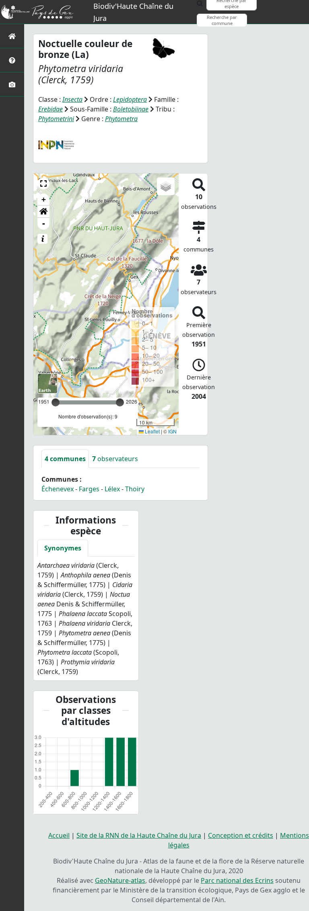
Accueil (59, 835)
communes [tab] (65, 458)
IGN (172, 431)
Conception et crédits (240, 835)
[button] (43, 183)
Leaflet (152, 431)
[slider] (120, 402)
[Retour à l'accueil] (12, 36)
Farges (89, 488)
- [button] (43, 223)
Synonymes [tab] (62, 548)
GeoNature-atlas (120, 880)
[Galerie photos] (12, 84)
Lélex (112, 488)
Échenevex (57, 488)
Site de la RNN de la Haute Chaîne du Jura (138, 835)
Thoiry (134, 488)
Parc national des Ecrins (237, 880)
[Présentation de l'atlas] (12, 60)
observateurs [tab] (115, 458)
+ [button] (43, 199)
